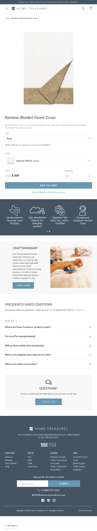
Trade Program (79, 466)
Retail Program (79, 463)
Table (30, 463)
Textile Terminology (58, 460)
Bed (29, 457)
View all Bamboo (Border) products (48, 192)
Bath (30, 460)
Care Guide (54, 463)
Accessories (33, 466)
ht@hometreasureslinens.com (49, 495)
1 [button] (47, 232)
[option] (48, 68)
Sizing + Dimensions (58, 466)
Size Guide (22, 145)
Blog (7, 466)
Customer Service (80, 457)
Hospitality (77, 469)
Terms (81, 510)
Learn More (23, 285)
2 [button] (49, 232)
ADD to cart (48, 185)
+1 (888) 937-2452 (49, 490)
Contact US (48, 401)
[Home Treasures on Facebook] (42, 500)
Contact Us (34, 145)
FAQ (51, 310)
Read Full (10, 320)
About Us (9, 457)
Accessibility (55, 469)
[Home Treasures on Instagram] (54, 500)
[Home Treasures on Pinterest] (48, 500)
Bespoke (8, 460)
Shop (7, 18)
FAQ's (75, 460)
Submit (64, 483)
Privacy (89, 510)
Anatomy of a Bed (57, 457)
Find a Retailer (11, 463)
